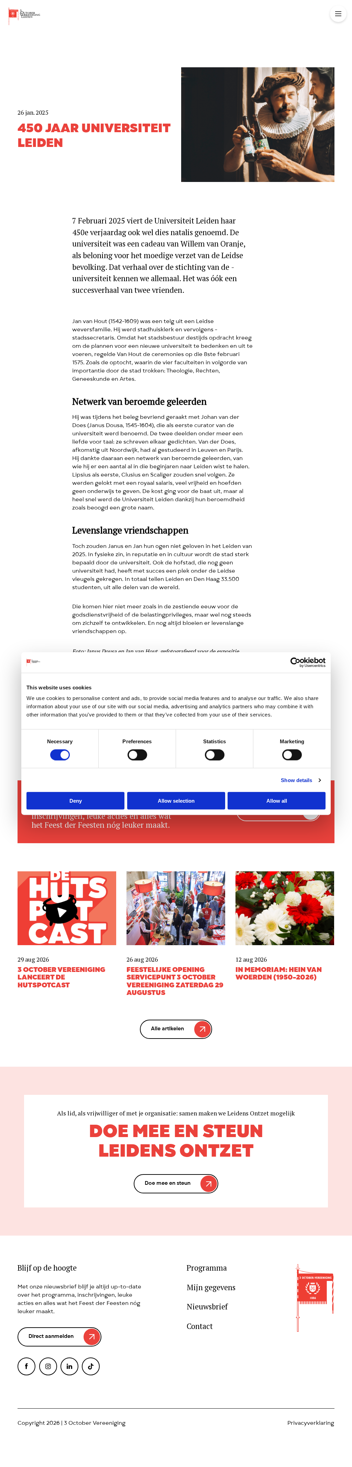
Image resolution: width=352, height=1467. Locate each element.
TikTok (91, 1366)
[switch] (137, 754)
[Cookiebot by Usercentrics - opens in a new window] (295, 662)
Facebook (26, 1366)
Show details (296, 780)
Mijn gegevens (211, 1287)
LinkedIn (69, 1366)
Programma (207, 1268)
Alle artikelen (167, 1029)
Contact (200, 1326)
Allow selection (176, 801)
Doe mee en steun (167, 1184)
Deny (75, 801)
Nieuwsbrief (207, 1307)
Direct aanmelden (51, 1337)
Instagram (48, 1366)
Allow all (276, 801)
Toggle (338, 13)
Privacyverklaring (310, 1423)
